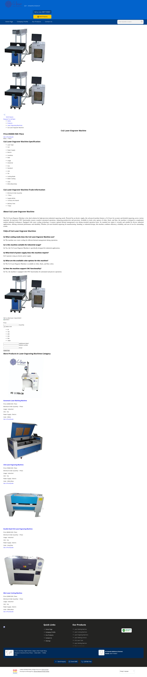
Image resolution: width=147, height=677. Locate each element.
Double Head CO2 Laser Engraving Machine (17, 529)
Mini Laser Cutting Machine (12, 593)
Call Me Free (87, 661)
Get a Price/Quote (8, 137)
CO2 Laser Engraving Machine (13, 465)
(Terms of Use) (44, 669)
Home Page (9, 21)
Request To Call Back (9, 119)
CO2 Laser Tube (79, 640)
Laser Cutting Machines (81, 632)
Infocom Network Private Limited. (41, 671)
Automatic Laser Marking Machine (15, 401)
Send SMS (74, 661)
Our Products (36, 21)
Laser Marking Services (81, 637)
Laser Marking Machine (81, 629)
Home (9, 121)
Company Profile (22, 21)
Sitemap (48, 641)
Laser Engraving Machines (14, 125)
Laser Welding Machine (81, 643)
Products (9, 123)
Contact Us (48, 21)
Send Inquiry (43, 17)
